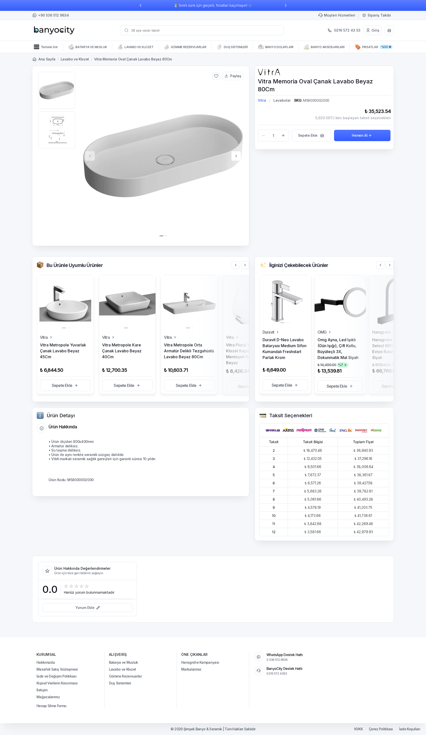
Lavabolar (282, 100)
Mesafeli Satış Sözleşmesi (57, 669)
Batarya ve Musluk (123, 662)
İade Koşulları (409, 729)
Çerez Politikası (381, 729)
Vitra (262, 100)
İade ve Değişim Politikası (56, 676)
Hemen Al (359, 135)
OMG (322, 332)
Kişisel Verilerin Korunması (56, 683)
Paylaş (235, 76)
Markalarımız (191, 669)
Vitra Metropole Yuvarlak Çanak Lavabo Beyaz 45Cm (63, 350)
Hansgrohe (381, 332)
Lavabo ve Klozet (75, 59)
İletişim (41, 690)
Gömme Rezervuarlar (125, 676)
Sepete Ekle (62, 385)
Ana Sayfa (46, 59)
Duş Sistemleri (120, 683)
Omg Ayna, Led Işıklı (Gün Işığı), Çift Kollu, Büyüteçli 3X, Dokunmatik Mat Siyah (338, 348)
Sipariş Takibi (379, 15)
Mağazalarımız (48, 697)
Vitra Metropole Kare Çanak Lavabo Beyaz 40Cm (122, 350)
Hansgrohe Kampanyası (200, 662)
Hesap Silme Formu (51, 706)
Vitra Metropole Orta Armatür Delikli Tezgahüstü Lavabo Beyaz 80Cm (189, 350)
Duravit (268, 332)
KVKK (358, 729)
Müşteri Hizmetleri (339, 15)
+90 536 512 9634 (53, 15)
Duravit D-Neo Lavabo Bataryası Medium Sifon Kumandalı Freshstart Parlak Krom (284, 348)
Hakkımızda (45, 662)
